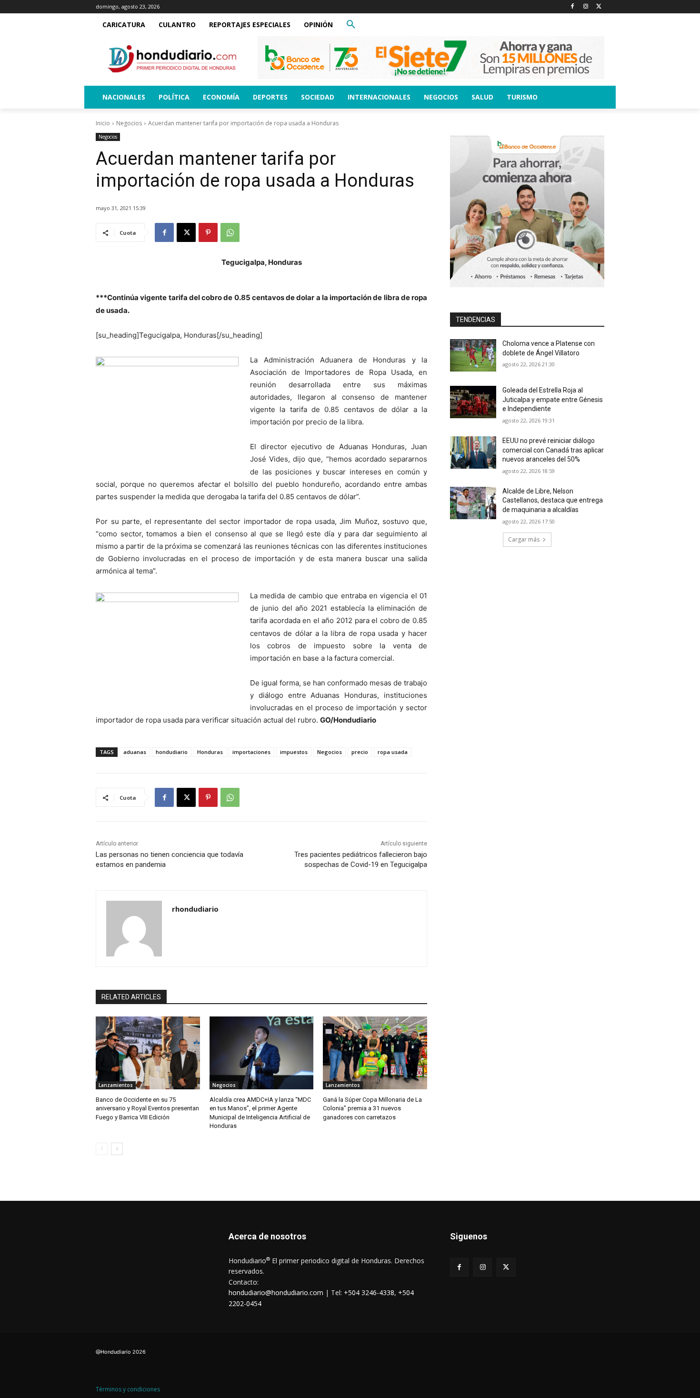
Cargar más (524, 539)
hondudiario (172, 751)
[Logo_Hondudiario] (172, 58)
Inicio (103, 123)
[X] (598, 6)
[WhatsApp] (230, 232)
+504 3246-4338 (369, 1292)
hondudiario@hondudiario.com (276, 1292)
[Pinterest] (208, 232)
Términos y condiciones (128, 1389)
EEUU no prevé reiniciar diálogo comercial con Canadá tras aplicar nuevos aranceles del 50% (553, 450)
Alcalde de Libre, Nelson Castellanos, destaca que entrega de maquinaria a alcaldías (552, 500)
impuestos (294, 751)
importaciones (251, 751)
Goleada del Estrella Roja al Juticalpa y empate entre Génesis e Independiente (552, 399)
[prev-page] (102, 1149)
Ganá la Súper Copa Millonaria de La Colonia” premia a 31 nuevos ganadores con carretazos (372, 1108)
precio (359, 751)
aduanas (134, 751)
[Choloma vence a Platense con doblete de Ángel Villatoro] (473, 355)
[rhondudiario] (134, 928)
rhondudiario (195, 909)
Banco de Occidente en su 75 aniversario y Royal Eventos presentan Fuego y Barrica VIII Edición (147, 1108)
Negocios (129, 123)
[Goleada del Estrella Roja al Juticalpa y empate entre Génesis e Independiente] (473, 402)
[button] (351, 24)
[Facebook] (572, 6)
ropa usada (393, 751)
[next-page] (117, 1149)
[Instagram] (585, 6)
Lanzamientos (116, 1085)
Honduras (210, 751)
